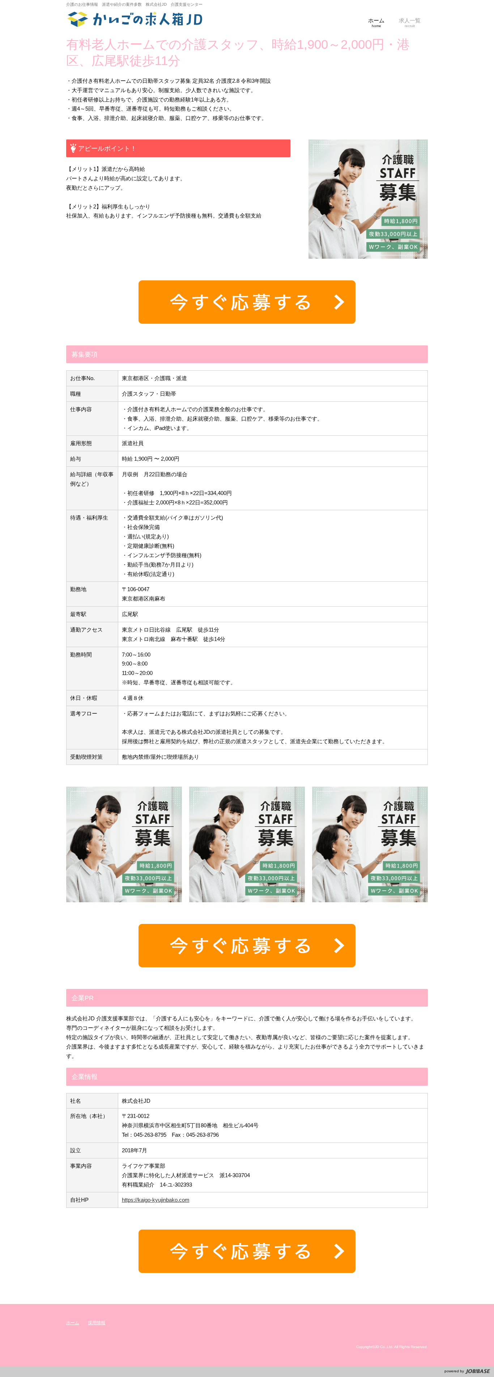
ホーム (72, 1322)
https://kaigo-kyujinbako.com (155, 1200)
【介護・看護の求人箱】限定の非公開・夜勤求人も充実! (134, 19)
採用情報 (96, 1322)
